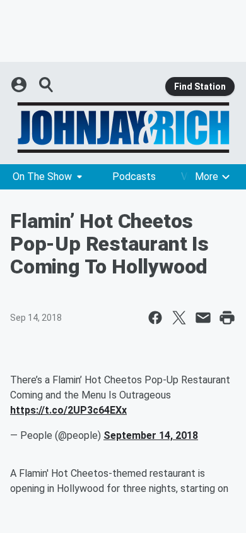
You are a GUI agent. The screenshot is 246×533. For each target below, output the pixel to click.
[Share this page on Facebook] (155, 317)
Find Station (200, 86)
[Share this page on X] (179, 317)
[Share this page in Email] (203, 317)
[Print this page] (227, 317)
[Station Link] (123, 127)
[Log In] (20, 84)
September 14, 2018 (150, 435)
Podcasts (134, 177)
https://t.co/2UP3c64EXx (68, 410)
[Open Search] (46, 84)
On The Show (42, 177)
